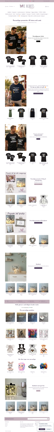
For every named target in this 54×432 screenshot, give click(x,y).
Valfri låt (40, 12)
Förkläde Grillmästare (10, 118)
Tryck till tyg (18, 14)
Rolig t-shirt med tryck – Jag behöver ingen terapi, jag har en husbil (43, 163)
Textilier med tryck (8, 14)
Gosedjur (44, 12)
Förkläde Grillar (32, 118)
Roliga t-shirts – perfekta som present (34, 15)
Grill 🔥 (18, 15)
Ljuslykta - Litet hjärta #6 (32, 245)
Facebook (37, 423)
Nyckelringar (28, 12)
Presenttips (28, 14)
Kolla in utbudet (38, 184)
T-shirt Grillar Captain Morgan (43, 118)
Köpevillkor (6, 423)
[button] (47, 64)
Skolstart (42, 15)
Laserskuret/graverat (21, 12)
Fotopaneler (14, 12)
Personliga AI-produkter (13, 15)
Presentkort (34, 14)
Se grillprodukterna (38, 93)
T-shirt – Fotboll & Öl (32, 162)
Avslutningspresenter (24, 15)
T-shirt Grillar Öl (21, 118)
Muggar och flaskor (34, 12)
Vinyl (14, 14)
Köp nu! (38, 41)
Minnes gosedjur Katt (21, 354)
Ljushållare (23, 14)
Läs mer (38, 390)
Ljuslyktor (38, 14)
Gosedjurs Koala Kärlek (32, 354)
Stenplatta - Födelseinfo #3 (33, 205)
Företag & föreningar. (43, 14)
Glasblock (9, 12)
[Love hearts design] (27, 6)
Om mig (6, 426)
